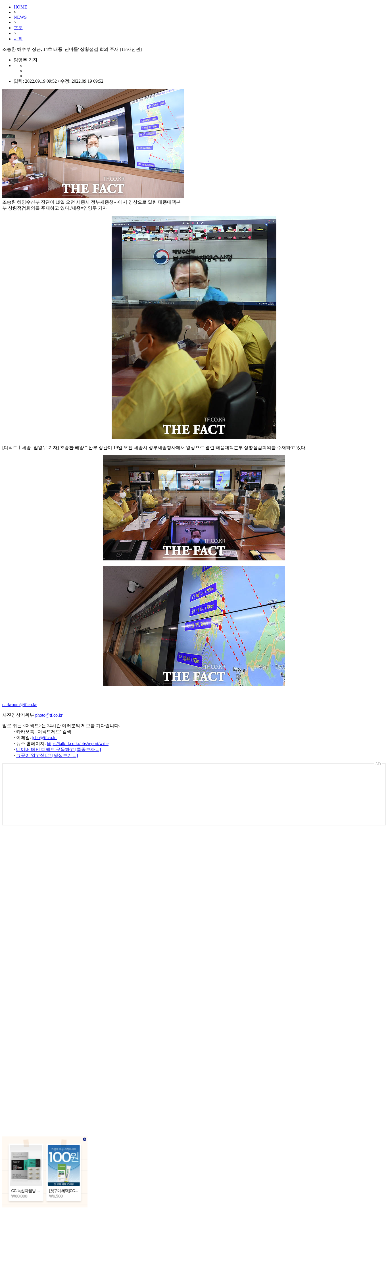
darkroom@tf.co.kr (19, 704)
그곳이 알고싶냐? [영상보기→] (47, 755)
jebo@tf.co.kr (44, 737)
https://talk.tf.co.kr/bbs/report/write (78, 743)
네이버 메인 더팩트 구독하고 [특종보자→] (58, 749)
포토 (18, 27)
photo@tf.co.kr (48, 715)
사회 (18, 38)
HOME (20, 7)
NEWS (20, 17)
